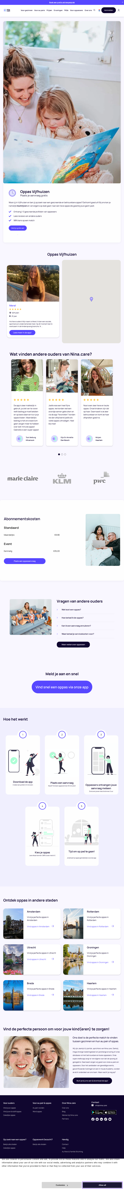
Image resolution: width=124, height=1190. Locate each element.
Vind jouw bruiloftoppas (12, 1111)
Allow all (102, 1185)
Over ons (88, 10)
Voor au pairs (39, 10)
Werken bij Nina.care (70, 1115)
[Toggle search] (94, 10)
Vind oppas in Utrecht (36, 959)
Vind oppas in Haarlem (97, 995)
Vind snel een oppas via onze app (62, 687)
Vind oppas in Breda (35, 995)
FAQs (66, 10)
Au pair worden (38, 1108)
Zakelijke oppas (9, 1115)
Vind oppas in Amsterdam (38, 926)
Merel (12, 305)
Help (64, 1148)
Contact (65, 1144)
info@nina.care (101, 1105)
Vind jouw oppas (9, 1108)
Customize (60, 1185)
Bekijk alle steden (10, 1144)
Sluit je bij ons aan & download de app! (92, 1081)
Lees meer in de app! (22, 332)
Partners (65, 1119)
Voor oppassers (76, 10)
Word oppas (37, 1111)
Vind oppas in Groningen (97, 962)
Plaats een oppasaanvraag (25, 561)
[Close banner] (122, 2)
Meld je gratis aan (17, 228)
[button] (99, 10)
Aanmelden (108, 10)
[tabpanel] (27, 402)
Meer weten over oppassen (73, 644)
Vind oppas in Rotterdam (97, 926)
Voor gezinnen (27, 10)
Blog (63, 1111)
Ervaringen (58, 10)
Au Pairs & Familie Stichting (72, 1151)
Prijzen (49, 10)
